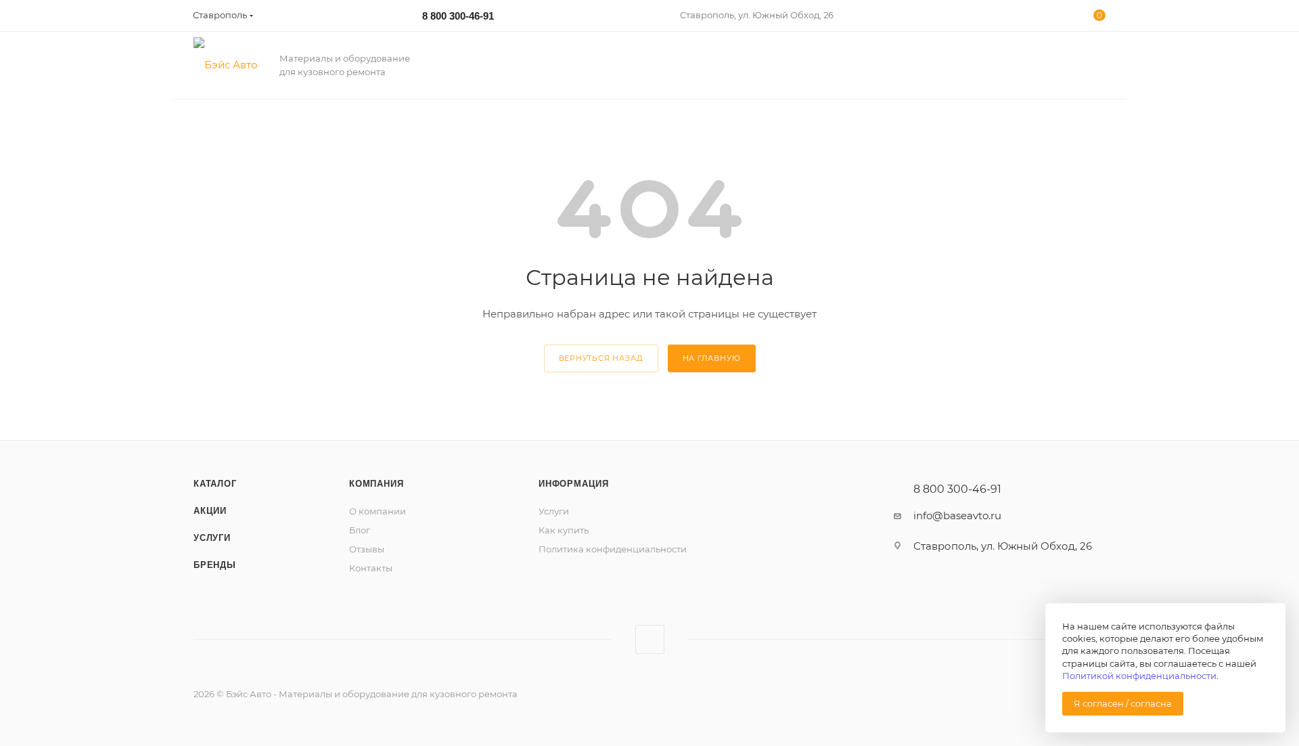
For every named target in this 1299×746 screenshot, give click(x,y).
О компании (377, 511)
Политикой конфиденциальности (1139, 675)
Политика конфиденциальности (613, 549)
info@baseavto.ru (957, 515)
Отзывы (366, 549)
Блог (359, 530)
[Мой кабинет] (1044, 17)
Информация (574, 484)
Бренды (214, 565)
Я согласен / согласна (1123, 703)
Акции (210, 511)
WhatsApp (649, 639)
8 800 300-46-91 (458, 16)
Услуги (212, 538)
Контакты (370, 568)
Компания (376, 484)
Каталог (215, 484)
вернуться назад (601, 358)
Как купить (564, 530)
